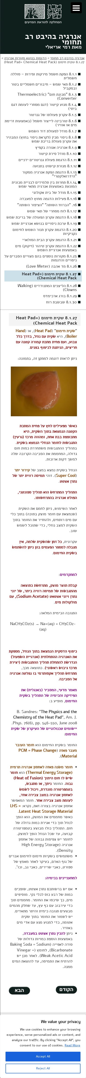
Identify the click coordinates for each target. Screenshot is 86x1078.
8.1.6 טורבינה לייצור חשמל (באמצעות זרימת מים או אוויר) (41, 123)
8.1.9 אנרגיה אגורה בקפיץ (56, 147)
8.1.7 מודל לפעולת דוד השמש (52, 131)
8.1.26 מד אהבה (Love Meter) (51, 266)
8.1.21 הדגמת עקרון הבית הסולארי (49, 240)
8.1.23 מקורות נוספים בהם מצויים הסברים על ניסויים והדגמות (40, 258)
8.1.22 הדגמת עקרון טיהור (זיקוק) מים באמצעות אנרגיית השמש (46, 248)
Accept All (43, 1056)
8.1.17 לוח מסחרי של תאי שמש (52, 211)
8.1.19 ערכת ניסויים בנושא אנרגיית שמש (44, 223)
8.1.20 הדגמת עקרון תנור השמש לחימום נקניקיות (45, 232)
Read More (72, 1045)
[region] (43, 1046)
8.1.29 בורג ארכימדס (60, 296)
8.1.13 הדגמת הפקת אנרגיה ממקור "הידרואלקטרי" (49, 174)
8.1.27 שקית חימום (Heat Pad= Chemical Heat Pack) (49, 276)
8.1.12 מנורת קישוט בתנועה (55, 166)
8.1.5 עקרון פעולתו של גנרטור (53, 115)
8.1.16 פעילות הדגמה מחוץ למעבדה (48, 199)
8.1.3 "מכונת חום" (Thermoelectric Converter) (47, 96)
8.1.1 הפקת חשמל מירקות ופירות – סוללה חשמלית (44, 76)
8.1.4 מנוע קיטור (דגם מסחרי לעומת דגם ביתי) (44, 106)
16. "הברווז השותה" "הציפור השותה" (47, 205)
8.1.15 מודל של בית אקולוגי (54, 192)
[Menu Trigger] (76, 7)
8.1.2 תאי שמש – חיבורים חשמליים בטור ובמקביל (44, 86)
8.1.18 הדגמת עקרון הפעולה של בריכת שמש (41, 217)
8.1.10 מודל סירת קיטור (57, 154)
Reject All (43, 1068)
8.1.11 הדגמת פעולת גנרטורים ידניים (48, 160)
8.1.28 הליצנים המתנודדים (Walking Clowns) (47, 288)
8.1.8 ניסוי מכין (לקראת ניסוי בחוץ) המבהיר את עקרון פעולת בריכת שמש (41, 139)
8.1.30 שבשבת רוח (61, 302)
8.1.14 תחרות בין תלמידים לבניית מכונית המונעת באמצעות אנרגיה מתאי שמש (44, 184)
